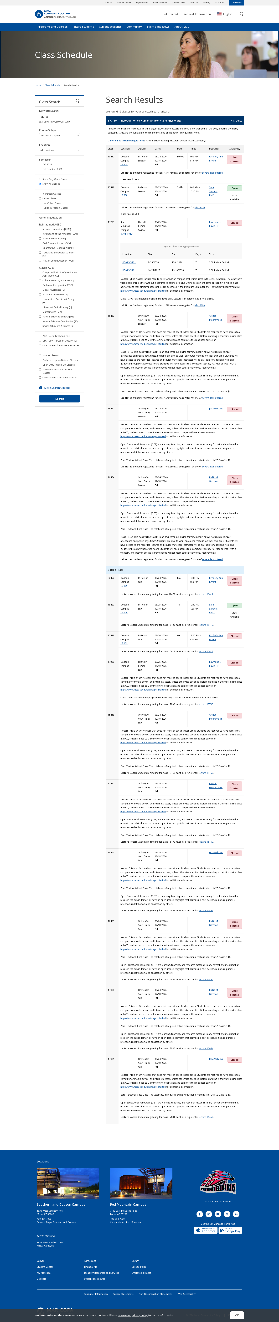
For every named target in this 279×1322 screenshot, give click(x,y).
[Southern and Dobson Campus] (68, 1184)
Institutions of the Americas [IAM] (60, 233)
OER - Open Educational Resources (60, 345)
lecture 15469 (206, 772)
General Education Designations (126, 140)
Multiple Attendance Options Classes (57, 371)
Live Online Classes (52, 203)
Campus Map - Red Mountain (125, 1222)
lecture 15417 (206, 594)
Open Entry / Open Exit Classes (58, 364)
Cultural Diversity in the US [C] (58, 280)
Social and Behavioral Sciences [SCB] (58, 254)
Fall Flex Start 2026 (52, 169)
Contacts (194, 2)
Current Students (110, 26)
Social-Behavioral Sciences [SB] (58, 325)
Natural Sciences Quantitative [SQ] (60, 321)
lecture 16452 (206, 910)
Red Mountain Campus (128, 1204)
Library (206, 2)
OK (237, 1315)
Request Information (197, 14)
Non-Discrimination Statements (155, 1293)
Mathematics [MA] (52, 311)
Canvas (108, 2)
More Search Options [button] (57, 388)
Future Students (83, 26)
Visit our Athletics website (218, 1201)
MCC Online (46, 1236)
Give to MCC (220, 2)
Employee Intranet (141, 1272)
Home (38, 85)
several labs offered (212, 172)
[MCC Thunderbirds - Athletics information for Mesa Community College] (218, 1182)
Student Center (124, 2)
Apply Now (236, 2)
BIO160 (112, 120)
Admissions (90, 1260)
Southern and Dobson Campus (61, 1204)
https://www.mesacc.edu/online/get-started (143, 290)
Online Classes (50, 198)
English (227, 14)
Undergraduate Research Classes (59, 377)
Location (44, 145)
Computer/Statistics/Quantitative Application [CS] (59, 274)
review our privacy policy (133, 1315)
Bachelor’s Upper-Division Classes (60, 360)
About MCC (182, 26)
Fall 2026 (47, 164)
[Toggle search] (241, 14)
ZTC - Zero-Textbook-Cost (56, 335)
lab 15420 (200, 207)
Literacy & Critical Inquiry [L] (57, 307)
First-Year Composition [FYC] (57, 285)
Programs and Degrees (52, 26)
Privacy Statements (123, 1293)
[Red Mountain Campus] (141, 1184)
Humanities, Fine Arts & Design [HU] (58, 301)
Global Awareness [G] (53, 289)
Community (134, 26)
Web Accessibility (187, 1293)
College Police (139, 1266)
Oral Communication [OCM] (57, 243)
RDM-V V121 (127, 233)
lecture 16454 (206, 979)
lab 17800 (200, 305)
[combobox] (226, 14)
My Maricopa (142, 2)
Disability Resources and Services (101, 1272)
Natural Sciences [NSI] (54, 238)
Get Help (41, 1278)
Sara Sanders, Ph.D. (213, 191)
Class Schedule (160, 2)
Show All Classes (51, 183)
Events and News (158, 26)
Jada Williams (216, 408)
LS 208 (124, 164)
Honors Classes (50, 355)
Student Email (178, 2)
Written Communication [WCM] (58, 260)
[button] (59, 135)
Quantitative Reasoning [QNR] (58, 247)
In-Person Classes (51, 193)
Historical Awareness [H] (55, 294)
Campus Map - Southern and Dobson (56, 1222)
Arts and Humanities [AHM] (56, 229)
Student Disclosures (94, 1278)
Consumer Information (96, 1293)
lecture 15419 (206, 624)
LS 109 (124, 585)
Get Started (170, 14)
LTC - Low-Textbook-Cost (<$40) (59, 340)
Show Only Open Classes (55, 179)
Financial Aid (90, 1266)
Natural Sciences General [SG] (58, 316)
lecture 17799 (206, 704)
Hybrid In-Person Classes (55, 207)
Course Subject (48, 130)
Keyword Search (49, 110)
